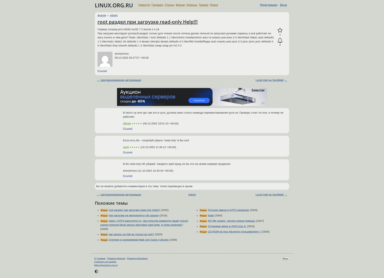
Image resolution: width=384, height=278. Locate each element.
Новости (144, 5)
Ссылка (102, 71)
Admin (114, 15)
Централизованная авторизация (120, 80)
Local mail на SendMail (270, 80)
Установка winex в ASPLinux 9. (227, 226)
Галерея (157, 5)
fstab (211, 215)
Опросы (191, 5)
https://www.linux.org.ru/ (106, 265)
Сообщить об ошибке (105, 261)
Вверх (285, 258)
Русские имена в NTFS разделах (228, 210)
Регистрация (268, 5)
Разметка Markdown (137, 258)
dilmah (127, 123)
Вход (283, 5)
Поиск (214, 5)
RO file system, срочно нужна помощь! (231, 220)
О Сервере (99, 258)
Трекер (203, 5)
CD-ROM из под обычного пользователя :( (234, 231)
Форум (180, 5)
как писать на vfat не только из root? (131, 234)
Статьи (169, 5)
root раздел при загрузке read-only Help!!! (148, 21)
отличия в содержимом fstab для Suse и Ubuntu (139, 239)
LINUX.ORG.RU (114, 5)
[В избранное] (280, 30)
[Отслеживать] (280, 40)
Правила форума (116, 258)
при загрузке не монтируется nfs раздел (134, 215)
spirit (126, 147)
